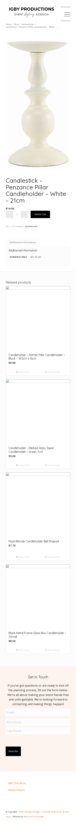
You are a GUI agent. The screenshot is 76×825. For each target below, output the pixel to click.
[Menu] (65, 14)
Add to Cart (40, 214)
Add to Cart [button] (23, 372)
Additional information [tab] (22, 242)
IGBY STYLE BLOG (17, 783)
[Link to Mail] (62, 820)
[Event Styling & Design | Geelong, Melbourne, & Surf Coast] (31, 12)
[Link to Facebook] (57, 820)
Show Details (53, 372)
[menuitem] (65, 14)
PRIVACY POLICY (16, 790)
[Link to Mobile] (67, 820)
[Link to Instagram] (51, 820)
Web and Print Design (34, 816)
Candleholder (31, 226)
